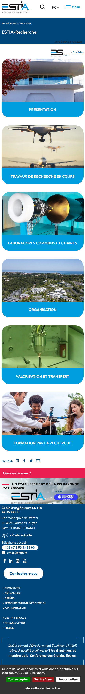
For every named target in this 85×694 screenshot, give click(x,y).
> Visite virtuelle (20, 535)
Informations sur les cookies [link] (42, 688)
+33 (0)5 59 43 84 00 (20, 547)
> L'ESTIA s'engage (14, 617)
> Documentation (14, 608)
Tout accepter (18, 679)
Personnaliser (68, 679)
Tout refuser (43, 679)
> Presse (8, 627)
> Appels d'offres (14, 622)
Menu (75, 7)
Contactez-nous (23, 573)
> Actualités (11, 592)
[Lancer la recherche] (43, 7)
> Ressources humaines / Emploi (24, 603)
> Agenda (9, 598)
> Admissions (11, 587)
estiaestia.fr (17, 553)
